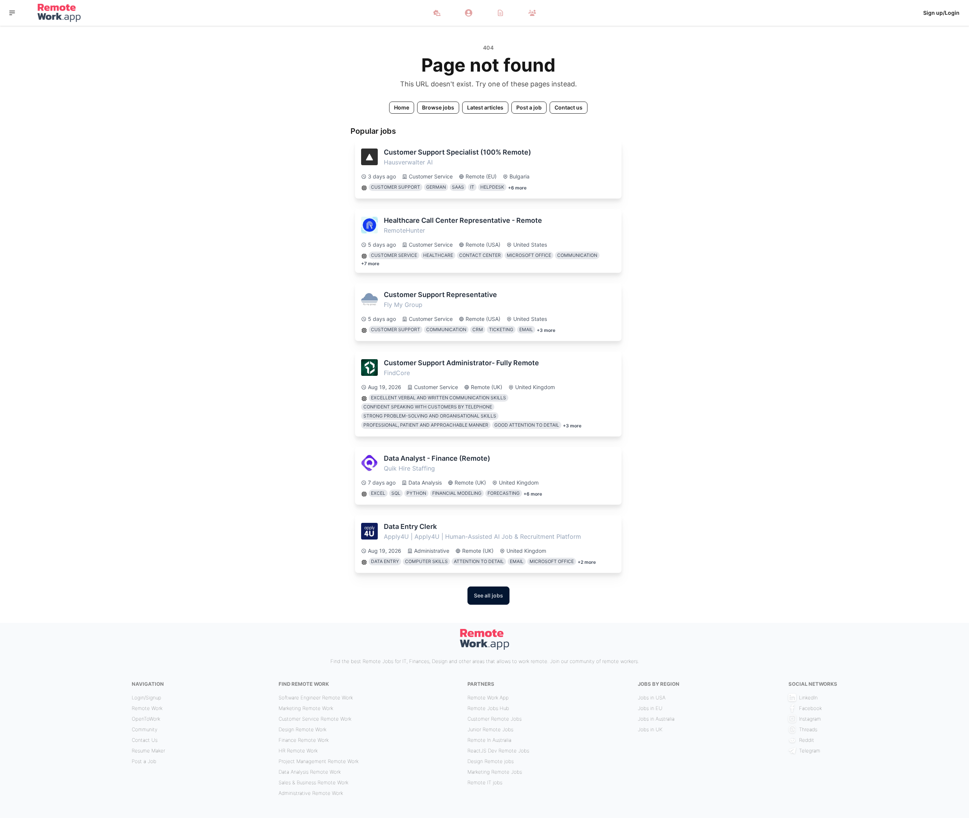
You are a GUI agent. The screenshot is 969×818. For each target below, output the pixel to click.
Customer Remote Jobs (494, 719)
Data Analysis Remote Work (310, 772)
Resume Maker (148, 751)
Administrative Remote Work (311, 793)
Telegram (809, 751)
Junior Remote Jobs (490, 729)
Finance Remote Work (304, 740)
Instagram (810, 719)
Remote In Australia (489, 740)
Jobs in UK (650, 729)
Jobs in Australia (656, 719)
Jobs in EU (650, 708)
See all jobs (488, 595)
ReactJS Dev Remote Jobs (498, 751)
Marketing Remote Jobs (494, 772)
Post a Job (144, 761)
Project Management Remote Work (318, 761)
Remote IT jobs (484, 782)
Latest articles (485, 107)
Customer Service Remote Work (315, 719)
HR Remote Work (298, 751)
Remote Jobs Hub (488, 708)
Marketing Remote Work (306, 708)
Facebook (810, 708)
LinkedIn (808, 697)
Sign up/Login (941, 12)
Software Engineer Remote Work (316, 697)
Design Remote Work (302, 729)
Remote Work (147, 708)
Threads (808, 729)
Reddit (806, 740)
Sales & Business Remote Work (313, 782)
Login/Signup (146, 697)
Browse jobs (438, 107)
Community (144, 729)
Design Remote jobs (490, 761)
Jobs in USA (651, 697)
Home (401, 107)
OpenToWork (146, 719)
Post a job (529, 107)
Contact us (569, 107)
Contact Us (144, 740)
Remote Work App (488, 697)
